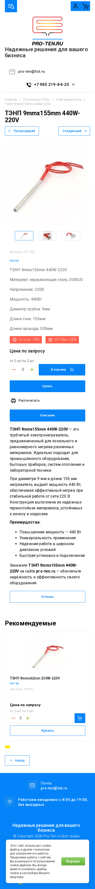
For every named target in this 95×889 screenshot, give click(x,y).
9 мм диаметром (68, 99)
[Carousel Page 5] (28, 747)
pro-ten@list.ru (31, 71)
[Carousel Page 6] (33, 747)
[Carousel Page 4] (23, 747)
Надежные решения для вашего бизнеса (46, 52)
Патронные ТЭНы (36, 99)
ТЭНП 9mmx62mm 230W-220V (35, 678)
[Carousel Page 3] (19, 747)
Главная (11, 99)
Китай (14, 260)
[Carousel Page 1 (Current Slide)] (7, 747)
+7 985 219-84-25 (51, 84)
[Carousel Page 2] (14, 747)
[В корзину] (80, 718)
